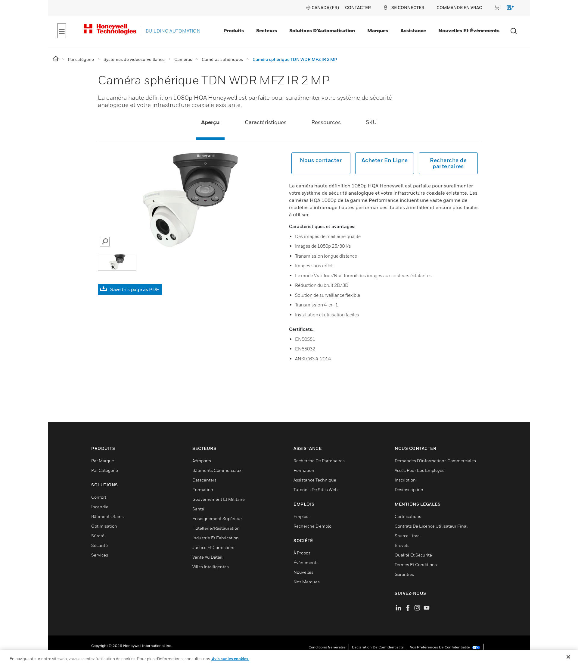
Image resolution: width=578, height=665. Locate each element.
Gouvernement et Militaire (218, 499)
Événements (306, 562)
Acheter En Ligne (385, 160)
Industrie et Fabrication (215, 537)
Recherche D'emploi (313, 526)
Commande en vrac (459, 7)
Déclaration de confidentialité (378, 647)
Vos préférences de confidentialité (440, 647)
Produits (233, 30)
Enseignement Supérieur (217, 518)
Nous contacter (321, 160)
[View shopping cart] (507, 9)
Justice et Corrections (213, 547)
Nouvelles (303, 572)
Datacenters (204, 479)
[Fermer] (568, 656)
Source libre (407, 535)
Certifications (408, 516)
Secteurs (266, 30)
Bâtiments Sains (107, 516)
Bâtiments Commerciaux (216, 470)
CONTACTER (358, 7)
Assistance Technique (315, 479)
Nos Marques (307, 581)
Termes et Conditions (416, 564)
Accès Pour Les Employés (419, 470)
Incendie (99, 506)
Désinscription (409, 489)
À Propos (302, 552)
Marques (377, 30)
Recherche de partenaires (448, 163)
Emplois (301, 516)
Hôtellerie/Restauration (216, 528)
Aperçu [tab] (210, 122)
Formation (202, 489)
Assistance (413, 30)
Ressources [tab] (326, 122)
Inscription (405, 479)
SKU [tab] (371, 122)
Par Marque (102, 460)
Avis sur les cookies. (230, 658)
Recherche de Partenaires (319, 460)
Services (99, 554)
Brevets (402, 545)
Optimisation (104, 526)
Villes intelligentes (210, 566)
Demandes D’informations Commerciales (435, 460)
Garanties (404, 574)
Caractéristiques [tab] (266, 122)
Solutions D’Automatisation (322, 30)
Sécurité (99, 545)
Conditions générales (327, 647)
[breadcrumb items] (56, 59)
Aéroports (201, 460)
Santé (198, 508)
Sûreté (97, 535)
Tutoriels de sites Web (315, 489)
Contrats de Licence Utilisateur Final (431, 526)
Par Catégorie (104, 470)
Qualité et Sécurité (413, 554)
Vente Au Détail (207, 557)
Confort (98, 497)
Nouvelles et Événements (468, 30)
